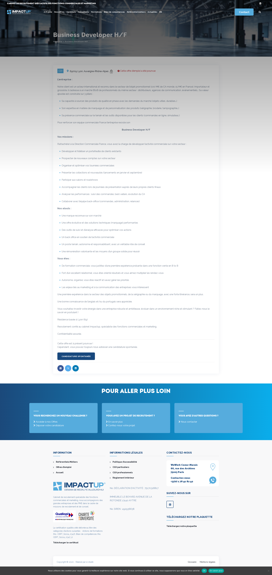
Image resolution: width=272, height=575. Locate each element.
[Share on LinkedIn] (75, 368)
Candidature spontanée (76, 356)
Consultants (83, 12)
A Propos (48, 12)
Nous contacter (189, 421)
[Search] (259, 12)
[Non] (268, 570)
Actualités (152, 12)
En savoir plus (115, 421)
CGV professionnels (123, 472)
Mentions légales (207, 562)
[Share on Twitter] (68, 368)
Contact (244, 12)
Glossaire (192, 562)
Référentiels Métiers (66, 462)
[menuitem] (160, 12)
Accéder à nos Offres (47, 421)
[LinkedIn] (260, 3)
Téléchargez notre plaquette (181, 526)
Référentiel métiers (136, 12)
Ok (204, 570)
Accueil (59, 472)
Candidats (71, 12)
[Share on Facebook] (60, 368)
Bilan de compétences (114, 12)
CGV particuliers (121, 467)
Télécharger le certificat (65, 542)
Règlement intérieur (123, 478)
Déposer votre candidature (50, 425)
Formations (96, 12)
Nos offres (59, 12)
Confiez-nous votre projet (121, 425)
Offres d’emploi (63, 467)
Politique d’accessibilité (125, 462)
